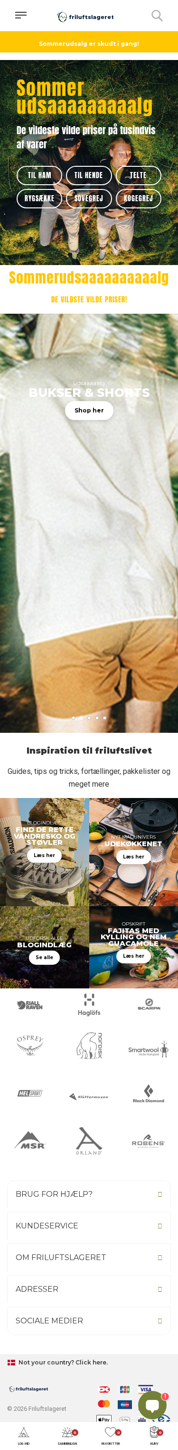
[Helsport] (29, 1093)
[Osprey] (29, 1045)
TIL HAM (39, 175)
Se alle (44, 957)
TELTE (138, 175)
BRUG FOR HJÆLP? (54, 1194)
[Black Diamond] (148, 1093)
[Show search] (157, 15)
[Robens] (148, 1141)
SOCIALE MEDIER (49, 1320)
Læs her (44, 855)
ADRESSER (37, 1289)
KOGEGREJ (138, 199)
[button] (23, 1436)
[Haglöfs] (89, 1004)
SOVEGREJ (89, 199)
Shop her (89, 410)
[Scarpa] (148, 1004)
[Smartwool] (148, 1049)
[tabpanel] (89, 567)
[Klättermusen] (89, 1097)
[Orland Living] (89, 1141)
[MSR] (29, 1141)
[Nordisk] (89, 1045)
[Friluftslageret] (85, 16)
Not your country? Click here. (62, 1362)
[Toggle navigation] (21, 15)
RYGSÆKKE (40, 199)
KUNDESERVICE (47, 1225)
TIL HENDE (89, 175)
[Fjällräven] (29, 1004)
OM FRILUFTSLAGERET (61, 1257)
